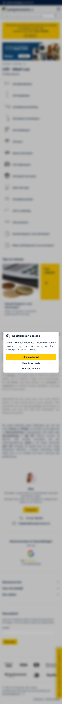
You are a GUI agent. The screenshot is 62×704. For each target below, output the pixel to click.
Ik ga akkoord (31, 357)
